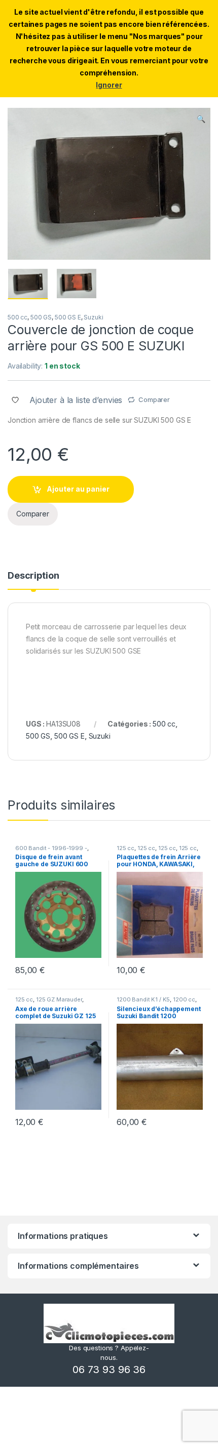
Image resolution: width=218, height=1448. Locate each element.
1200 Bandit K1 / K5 (143, 999)
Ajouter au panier (78, 489)
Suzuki (93, 317)
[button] (201, 119)
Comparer (154, 399)
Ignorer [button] (109, 85)
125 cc (125, 848)
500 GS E (68, 317)
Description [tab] (33, 576)
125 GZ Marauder (59, 999)
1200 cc (184, 999)
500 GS (41, 317)
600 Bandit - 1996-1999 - (51, 848)
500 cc (17, 317)
